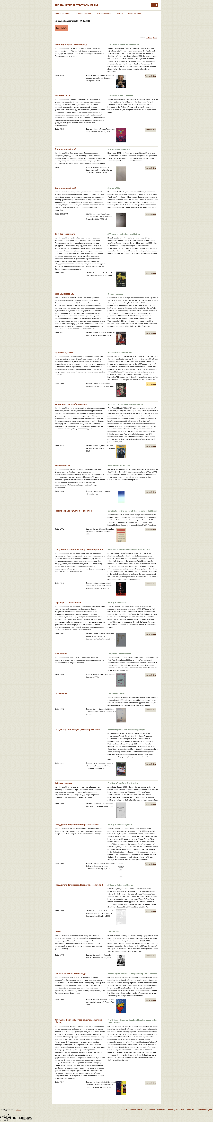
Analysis (120, 13)
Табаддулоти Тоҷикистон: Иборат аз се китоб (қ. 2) (79, 885)
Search (157, 5)
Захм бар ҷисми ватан (65, 234)
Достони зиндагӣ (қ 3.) (65, 149)
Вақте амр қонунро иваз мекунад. (71, 44)
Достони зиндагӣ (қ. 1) (65, 188)
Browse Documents (62, 13)
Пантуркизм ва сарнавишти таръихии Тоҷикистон (79, 549)
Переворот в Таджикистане (68, 602)
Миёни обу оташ (62, 465)
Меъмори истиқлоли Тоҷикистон (71, 404)
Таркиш (58, 931)
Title (148, 38)
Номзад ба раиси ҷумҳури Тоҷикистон (73, 511)
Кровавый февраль (64, 294)
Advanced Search (153, 5)
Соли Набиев (61, 693)
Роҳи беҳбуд (61, 653)
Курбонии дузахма (64, 352)
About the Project (135, 13)
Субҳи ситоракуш (63, 783)
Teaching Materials (104, 13)
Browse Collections (84, 13)
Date (155, 38)
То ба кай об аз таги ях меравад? (70, 973)
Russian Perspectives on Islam (76, 5)
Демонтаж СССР (63, 95)
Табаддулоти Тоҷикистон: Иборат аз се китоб (77, 824)
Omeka (18, 1110)
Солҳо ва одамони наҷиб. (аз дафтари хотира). (77, 729)
